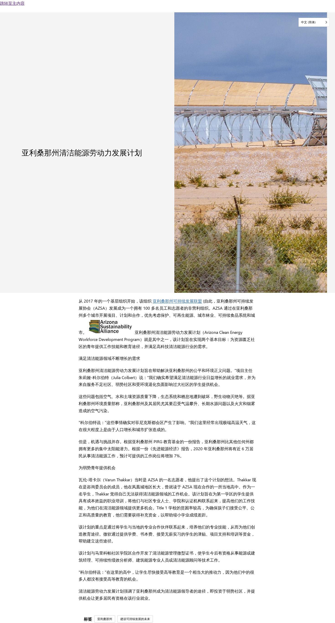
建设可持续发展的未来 (135, 619)
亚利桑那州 (104, 619)
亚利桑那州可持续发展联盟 (177, 301)
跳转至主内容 (12, 3)
